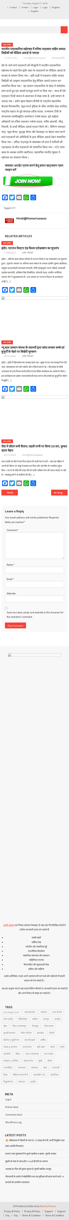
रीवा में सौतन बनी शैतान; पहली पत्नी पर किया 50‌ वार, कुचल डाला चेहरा (34, 448)
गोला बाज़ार (49, 1026)
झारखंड (40, 1033)
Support (49, 1211)
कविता (35, 1019)
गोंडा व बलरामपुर (19, 1026)
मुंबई (40, 1060)
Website (11, 593)
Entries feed (11, 1107)
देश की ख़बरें (30, 1040)
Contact (13, 7)
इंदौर (14, 208)
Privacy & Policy (12, 1211)
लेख (45, 1067)
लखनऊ (34, 1067)
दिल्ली (51, 1033)
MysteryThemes (48, 1206)
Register (56, 7)
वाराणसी (55, 1067)
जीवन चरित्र (26, 1033)
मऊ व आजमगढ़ (32, 1054)
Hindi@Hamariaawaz (35, 58)
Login (35, 7)
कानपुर (46, 1019)
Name (11, 564)
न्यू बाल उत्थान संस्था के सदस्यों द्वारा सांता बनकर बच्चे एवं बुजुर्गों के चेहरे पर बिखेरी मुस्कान (32, 349)
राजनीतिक (7, 1067)
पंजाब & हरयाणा (10, 1047)
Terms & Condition (31, 1215)
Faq (7, 1215)
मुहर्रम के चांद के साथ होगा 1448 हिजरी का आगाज (26, 1161)
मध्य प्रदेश (7, 44)
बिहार (18, 1054)
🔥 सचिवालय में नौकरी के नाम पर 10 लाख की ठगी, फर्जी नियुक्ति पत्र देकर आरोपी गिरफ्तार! (35, 1143)
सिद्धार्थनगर (8, 1081)
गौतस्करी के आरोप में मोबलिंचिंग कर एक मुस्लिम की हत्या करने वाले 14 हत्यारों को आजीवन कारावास (34, 1179)
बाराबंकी (6, 1054)
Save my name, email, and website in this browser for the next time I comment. (35, 614)
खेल (5, 1026)
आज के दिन (57, 1012)
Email (10, 579)
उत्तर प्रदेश (8, 1019)
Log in (8, 1099)
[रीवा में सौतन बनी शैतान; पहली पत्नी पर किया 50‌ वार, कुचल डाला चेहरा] (34, 416)
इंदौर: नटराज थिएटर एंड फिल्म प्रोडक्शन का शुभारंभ (30, 248)
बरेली (52, 1047)
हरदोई (33, 1081)
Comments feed (13, 1114)
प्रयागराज (27, 1047)
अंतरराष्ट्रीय (29, 1012)
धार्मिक (43, 1040)
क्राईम (57, 1019)
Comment (12, 530)
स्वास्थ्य (21, 1081)
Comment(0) (58, 58)
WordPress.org (13, 1122)
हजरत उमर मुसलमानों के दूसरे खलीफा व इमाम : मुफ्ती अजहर (30, 1153)
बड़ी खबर (41, 1047)
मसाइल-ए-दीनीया (10, 1060)
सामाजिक (54, 1074)
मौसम (49, 1060)
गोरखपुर (35, 1026)
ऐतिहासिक (22, 1019)
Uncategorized (11, 1012)
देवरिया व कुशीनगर (11, 1040)
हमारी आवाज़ (9, 925)
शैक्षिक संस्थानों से (20, 1074)
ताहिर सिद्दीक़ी (27, 252)
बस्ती (62, 1047)
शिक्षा (5, 1074)
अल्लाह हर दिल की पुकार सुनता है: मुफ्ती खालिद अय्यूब (28, 1169)
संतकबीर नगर (39, 1074)
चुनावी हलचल (9, 1033)
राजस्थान (22, 1067)
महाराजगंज (28, 1060)
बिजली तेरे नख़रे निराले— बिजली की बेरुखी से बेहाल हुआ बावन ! (12, 493)
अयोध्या (43, 1012)
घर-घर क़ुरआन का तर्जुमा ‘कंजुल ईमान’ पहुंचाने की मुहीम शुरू (61, 493)
